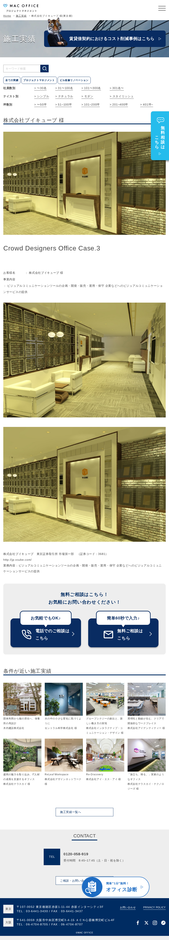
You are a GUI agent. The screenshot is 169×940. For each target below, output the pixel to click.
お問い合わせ (128, 907)
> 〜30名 (40, 88)
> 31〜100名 (64, 88)
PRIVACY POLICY (154, 907)
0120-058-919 (75, 854)
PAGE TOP (161, 895)
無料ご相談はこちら (130, 634)
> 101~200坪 (90, 104)
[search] (44, 69)
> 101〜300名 (91, 88)
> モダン (87, 96)
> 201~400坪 (119, 104)
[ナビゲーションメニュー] (162, 8)
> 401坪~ (146, 104)
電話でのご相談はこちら (52, 634)
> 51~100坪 (63, 104)
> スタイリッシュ (122, 96)
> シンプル (41, 96)
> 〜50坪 (40, 104)
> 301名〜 (117, 88)
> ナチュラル (64, 96)
